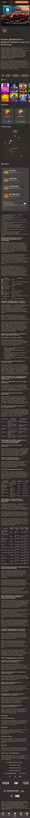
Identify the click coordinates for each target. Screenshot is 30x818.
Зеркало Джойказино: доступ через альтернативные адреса (10, 218)
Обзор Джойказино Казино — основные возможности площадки (12, 215)
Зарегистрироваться (22, 2)
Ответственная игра (15, 770)
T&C (5, 206)
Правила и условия (15, 767)
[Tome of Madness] (14, 87)
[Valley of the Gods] (14, 97)
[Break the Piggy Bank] (5, 97)
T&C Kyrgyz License (15, 765)
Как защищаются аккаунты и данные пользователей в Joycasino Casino (11, 232)
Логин (11, 2)
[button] (15, 75)
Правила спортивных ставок (14, 762)
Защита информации (10, 773)
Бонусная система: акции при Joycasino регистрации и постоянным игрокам (12, 225)
